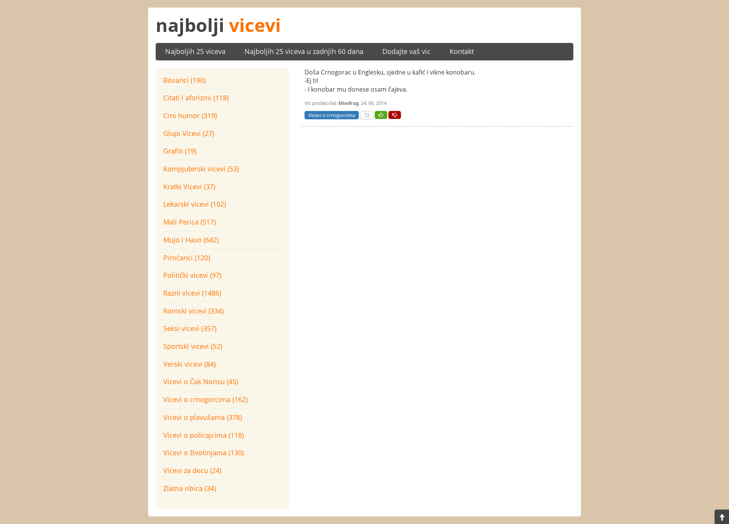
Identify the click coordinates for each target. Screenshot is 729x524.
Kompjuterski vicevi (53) (201, 168)
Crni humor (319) (190, 115)
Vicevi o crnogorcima (331, 115)
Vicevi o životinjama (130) (203, 452)
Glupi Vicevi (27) (188, 133)
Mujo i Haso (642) (191, 239)
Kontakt (462, 51)
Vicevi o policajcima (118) (203, 435)
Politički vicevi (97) (192, 275)
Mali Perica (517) (189, 221)
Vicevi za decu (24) (192, 470)
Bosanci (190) (184, 80)
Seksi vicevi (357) (189, 328)
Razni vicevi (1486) (192, 293)
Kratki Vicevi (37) (189, 186)
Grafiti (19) (179, 150)
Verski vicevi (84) (189, 364)
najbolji (218, 25)
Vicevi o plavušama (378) (202, 417)
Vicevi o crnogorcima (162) (205, 399)
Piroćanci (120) (186, 257)
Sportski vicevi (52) (192, 346)
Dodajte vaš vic (406, 51)
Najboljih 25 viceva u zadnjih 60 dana (304, 51)
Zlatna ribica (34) (189, 488)
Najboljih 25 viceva (195, 51)
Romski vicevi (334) (193, 310)
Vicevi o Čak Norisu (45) (200, 381)
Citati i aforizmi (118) (196, 97)
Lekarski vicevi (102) (194, 204)
